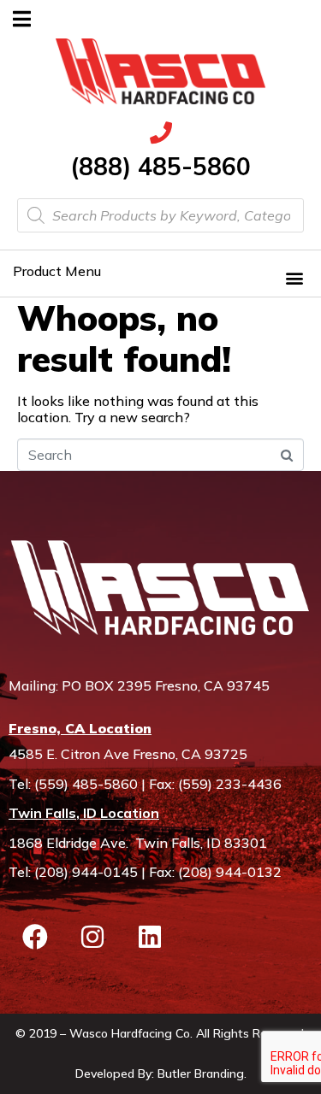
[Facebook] (35, 936)
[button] (294, 277)
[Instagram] (92, 936)
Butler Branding (201, 1073)
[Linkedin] (149, 936)
